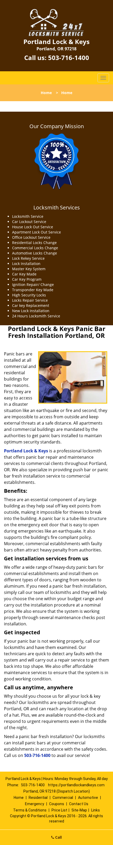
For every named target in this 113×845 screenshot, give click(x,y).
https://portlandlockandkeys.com (76, 785)
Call (58, 837)
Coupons (56, 804)
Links (95, 810)
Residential (38, 797)
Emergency (34, 804)
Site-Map (79, 810)
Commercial (63, 797)
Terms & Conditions (30, 810)
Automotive (88, 797)
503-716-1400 (68, 57)
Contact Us (78, 804)
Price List (59, 810)
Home (46, 92)
